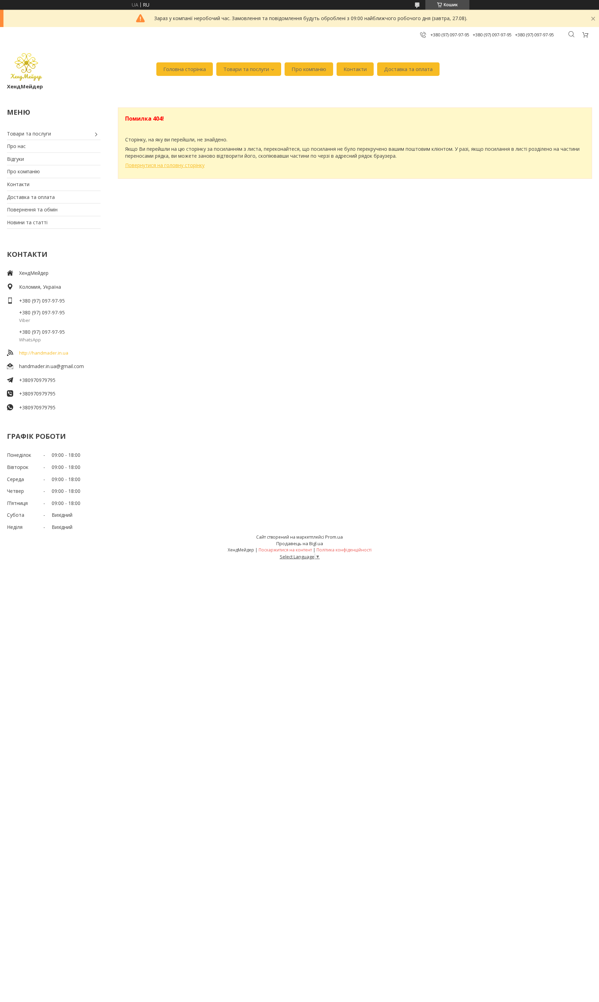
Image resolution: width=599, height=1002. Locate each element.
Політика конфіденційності (344, 550)
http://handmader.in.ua (43, 353)
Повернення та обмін (32, 209)
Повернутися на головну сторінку (165, 165)
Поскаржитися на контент (285, 550)
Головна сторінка (184, 69)
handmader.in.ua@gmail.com (51, 366)
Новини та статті (27, 222)
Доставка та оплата (408, 69)
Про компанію (309, 69)
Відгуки (15, 159)
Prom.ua (334, 537)
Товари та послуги (246, 69)
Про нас (16, 146)
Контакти (355, 69)
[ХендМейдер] (26, 66)
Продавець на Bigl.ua (299, 543)
